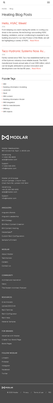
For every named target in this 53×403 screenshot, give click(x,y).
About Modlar (7, 254)
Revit (5, 93)
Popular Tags (8, 78)
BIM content (8, 96)
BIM (4, 84)
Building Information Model (13, 99)
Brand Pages (7, 344)
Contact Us (6, 266)
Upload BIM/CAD (9, 306)
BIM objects (7, 111)
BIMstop (6, 108)
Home (4, 9)
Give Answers (7, 302)
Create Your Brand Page (11, 340)
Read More (34, 40)
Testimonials (7, 258)
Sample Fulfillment (9, 240)
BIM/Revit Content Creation (13, 224)
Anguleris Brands (8, 212)
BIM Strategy (7, 220)
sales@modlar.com (9, 159)
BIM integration (9, 102)
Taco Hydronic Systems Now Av (23, 51)
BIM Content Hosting (10, 228)
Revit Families (7, 310)
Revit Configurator (9, 314)
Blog (11, 9)
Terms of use (38, 392)
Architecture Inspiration (11, 280)
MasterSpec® (7, 232)
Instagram (6, 366)
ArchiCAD (6, 90)
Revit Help (6, 318)
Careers (5, 262)
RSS (50, 392)
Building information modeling (15, 87)
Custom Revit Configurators (13, 236)
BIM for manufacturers (11, 105)
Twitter (5, 373)
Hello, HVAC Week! (14, 23)
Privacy (26, 392)
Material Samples (9, 322)
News (4, 284)
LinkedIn (5, 358)
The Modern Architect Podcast (14, 288)
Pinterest (5, 362)
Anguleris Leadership (10, 216)
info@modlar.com (9, 168)
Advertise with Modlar (11, 336)
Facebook (6, 370)
